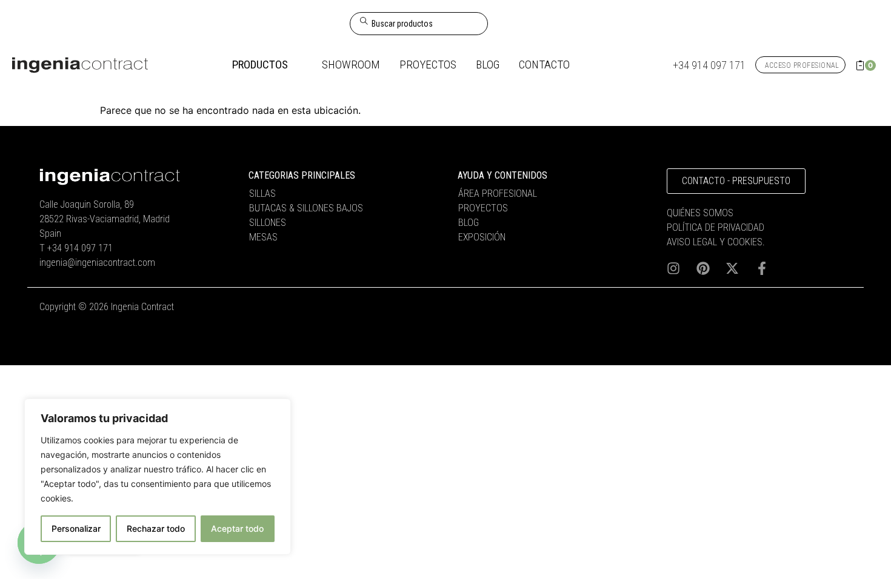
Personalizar (76, 528)
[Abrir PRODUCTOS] (296, 65)
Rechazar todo (156, 528)
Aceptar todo (237, 528)
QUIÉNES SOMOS (700, 213)
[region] (157, 477)
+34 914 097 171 (80, 248)
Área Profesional (497, 193)
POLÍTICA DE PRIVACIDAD (715, 227)
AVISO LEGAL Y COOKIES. (716, 242)
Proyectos (483, 208)
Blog (468, 222)
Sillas (262, 193)
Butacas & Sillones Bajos (306, 208)
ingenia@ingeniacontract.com (97, 262)
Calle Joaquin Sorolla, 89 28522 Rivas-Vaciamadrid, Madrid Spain (104, 219)
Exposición (482, 237)
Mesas (263, 237)
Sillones (267, 222)
